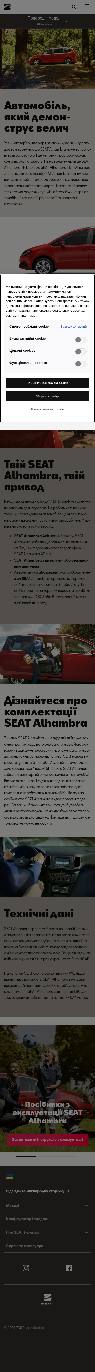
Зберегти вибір (47, 396)
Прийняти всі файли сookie (47, 382)
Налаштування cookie (47, 409)
